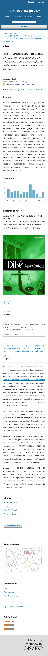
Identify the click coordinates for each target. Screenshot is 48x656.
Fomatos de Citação (11, 335)
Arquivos (17, 16)
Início (5, 33)
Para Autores (9, 592)
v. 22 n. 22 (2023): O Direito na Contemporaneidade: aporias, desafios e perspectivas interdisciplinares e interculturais (22, 38)
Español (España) (11, 510)
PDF (8, 303)
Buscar (24, 27)
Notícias (28, 16)
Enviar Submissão (13, 525)
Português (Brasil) (11, 502)
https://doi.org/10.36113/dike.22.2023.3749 (25, 89)
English (7, 506)
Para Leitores (9, 588)
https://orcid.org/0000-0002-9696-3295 (20, 84)
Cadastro (32, 2)
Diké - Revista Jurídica (24, 11)
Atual (7, 16)
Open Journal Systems (13, 606)
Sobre (39, 16)
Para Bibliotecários (11, 596)
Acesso (41, 2)
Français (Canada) (11, 514)
